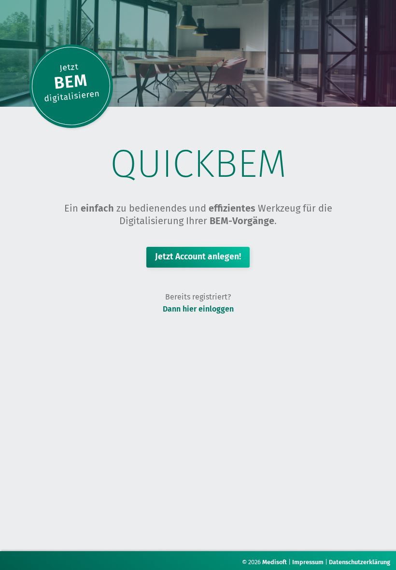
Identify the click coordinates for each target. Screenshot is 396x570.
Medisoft (274, 562)
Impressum (308, 562)
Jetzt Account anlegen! (198, 257)
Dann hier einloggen (198, 309)
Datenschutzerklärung (359, 562)
